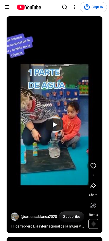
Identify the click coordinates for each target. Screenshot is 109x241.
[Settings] (75, 7)
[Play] (54, 124)
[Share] (93, 185)
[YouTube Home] (28, 7)
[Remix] (93, 205)
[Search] (65, 7)
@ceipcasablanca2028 (39, 217)
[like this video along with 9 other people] (93, 166)
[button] (15, 217)
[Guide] (7, 7)
